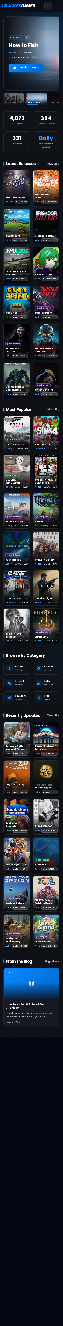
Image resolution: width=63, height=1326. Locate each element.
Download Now (28, 67)
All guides (50, 961)
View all (52, 163)
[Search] (48, 6)
